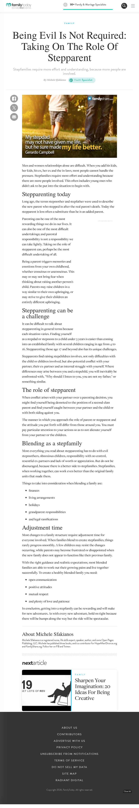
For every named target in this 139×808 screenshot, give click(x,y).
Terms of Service (69, 761)
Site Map (69, 774)
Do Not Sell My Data (69, 767)
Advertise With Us (69, 741)
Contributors (69, 734)
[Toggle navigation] (124, 6)
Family (69, 23)
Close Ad (127, 791)
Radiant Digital (69, 780)
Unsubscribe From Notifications (69, 754)
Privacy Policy (69, 747)
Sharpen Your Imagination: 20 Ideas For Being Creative (92, 689)
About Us (69, 728)
